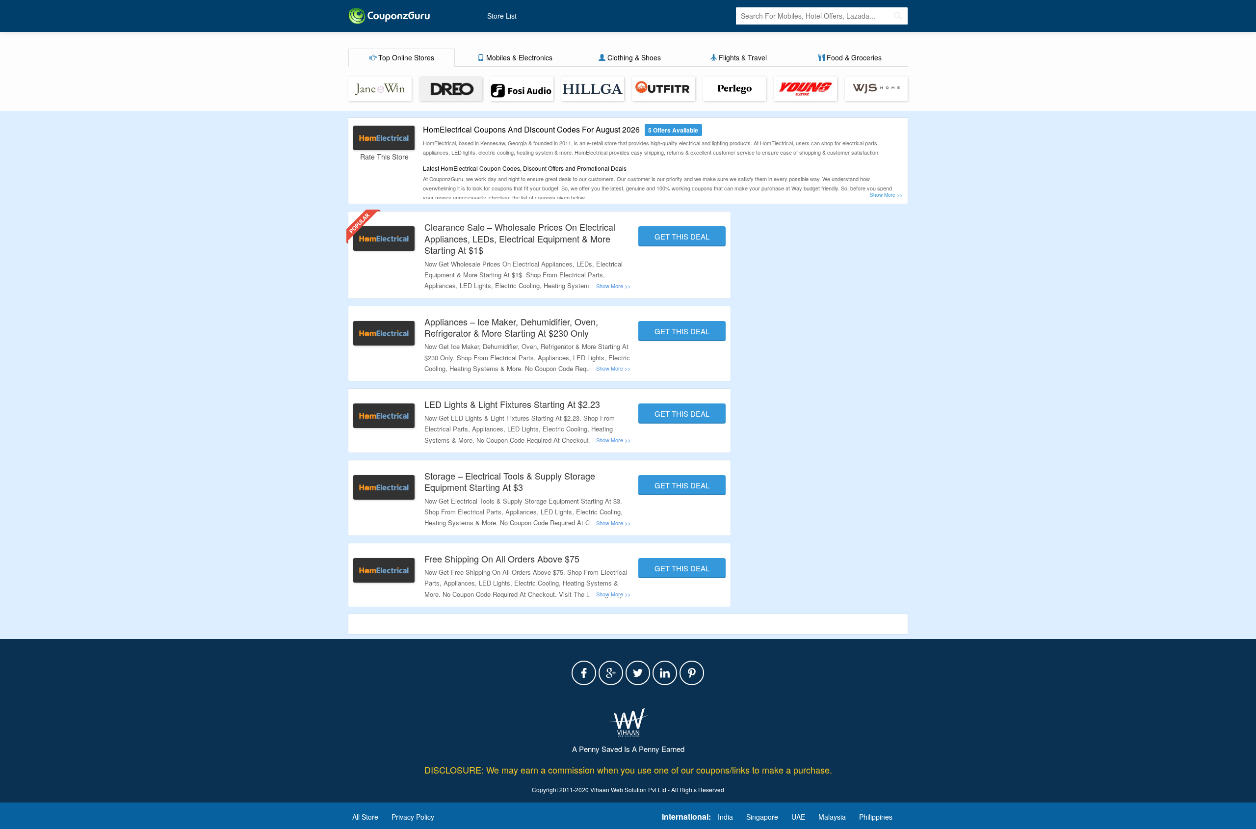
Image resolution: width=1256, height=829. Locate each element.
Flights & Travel (742, 57)
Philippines (875, 817)
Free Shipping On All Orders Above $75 (501, 558)
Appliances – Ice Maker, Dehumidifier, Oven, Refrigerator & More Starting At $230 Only (511, 327)
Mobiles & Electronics (518, 57)
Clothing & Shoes (633, 57)
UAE (798, 817)
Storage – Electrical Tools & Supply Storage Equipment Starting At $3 (509, 481)
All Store (365, 817)
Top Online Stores (405, 57)
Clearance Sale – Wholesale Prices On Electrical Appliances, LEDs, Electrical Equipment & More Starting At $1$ (519, 238)
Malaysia (832, 817)
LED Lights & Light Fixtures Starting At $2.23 (512, 404)
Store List (502, 16)
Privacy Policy (413, 817)
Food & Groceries (853, 57)
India (725, 817)
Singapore (762, 817)
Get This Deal (681, 236)
